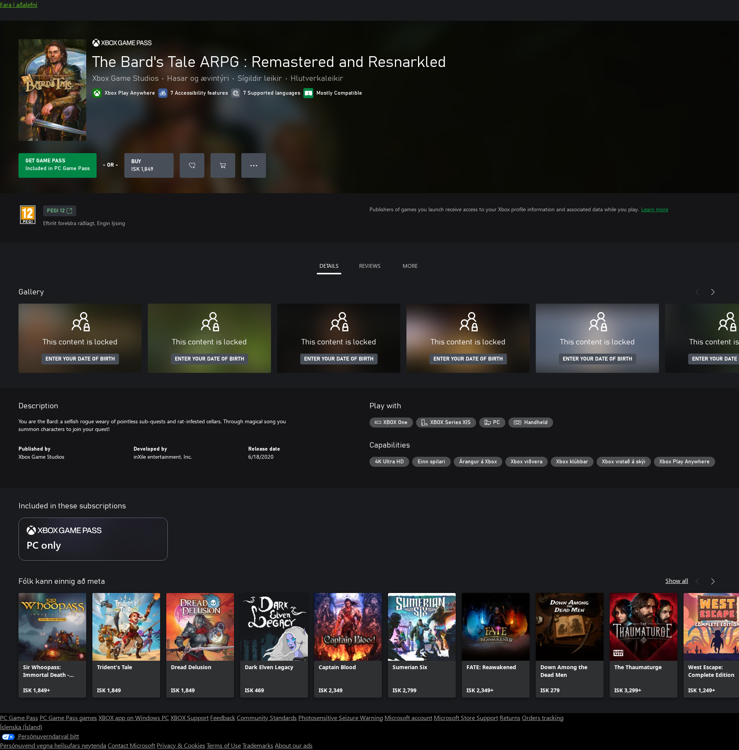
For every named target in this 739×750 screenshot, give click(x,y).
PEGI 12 (56, 211)
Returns (510, 717)
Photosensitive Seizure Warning (340, 717)
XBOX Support (190, 717)
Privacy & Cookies (181, 745)
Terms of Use (224, 745)
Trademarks (257, 745)
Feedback (222, 717)
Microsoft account (408, 717)
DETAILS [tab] (328, 265)
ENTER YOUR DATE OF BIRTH (80, 359)
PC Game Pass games (68, 717)
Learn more (654, 209)
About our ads (294, 745)
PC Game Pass (19, 717)
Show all (676, 580)
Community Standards (267, 717)
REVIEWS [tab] (369, 265)
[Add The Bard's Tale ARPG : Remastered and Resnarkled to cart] (223, 165)
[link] (52, 645)
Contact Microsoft (131, 745)
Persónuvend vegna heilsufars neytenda (53, 745)
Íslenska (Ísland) (21, 727)
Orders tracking (542, 717)
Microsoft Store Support (466, 717)
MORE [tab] (410, 265)
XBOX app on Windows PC (134, 717)
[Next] (713, 292)
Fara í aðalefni (18, 4)
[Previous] (697, 292)
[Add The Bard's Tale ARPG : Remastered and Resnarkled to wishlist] (192, 165)
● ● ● (253, 165)
